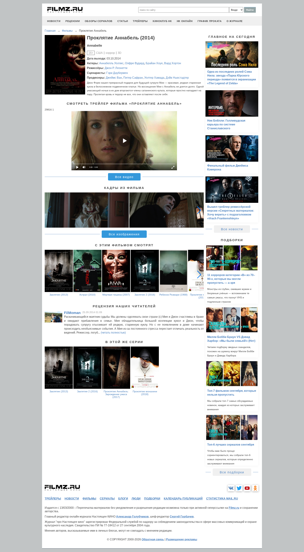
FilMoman (72, 313)
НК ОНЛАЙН (185, 21)
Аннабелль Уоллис (111, 63)
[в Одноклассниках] (255, 488)
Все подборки (232, 472)
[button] (199, 210)
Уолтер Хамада (154, 77)
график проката (210, 21)
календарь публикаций (183, 498)
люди (136, 498)
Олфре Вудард (134, 63)
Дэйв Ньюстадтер (177, 77)
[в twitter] (239, 488)
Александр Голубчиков (132, 516)
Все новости (232, 229)
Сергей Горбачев (182, 516)
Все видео (124, 177)
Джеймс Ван (114, 77)
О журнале (235, 21)
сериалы (107, 498)
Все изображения (124, 234)
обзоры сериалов (99, 21)
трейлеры (140, 21)
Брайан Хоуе (154, 63)
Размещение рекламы (181, 539)
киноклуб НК (162, 21)
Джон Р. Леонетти (116, 67)
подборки (152, 498)
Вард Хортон (172, 63)
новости (54, 21)
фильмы (89, 498)
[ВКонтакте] (231, 488)
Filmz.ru (234, 507)
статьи (122, 21)
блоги (123, 498)
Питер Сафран (133, 77)
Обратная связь (153, 539)
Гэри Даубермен (117, 72)
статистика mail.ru (222, 498)
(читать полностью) (113, 332)
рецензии (72, 21)
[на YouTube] (247, 488)
